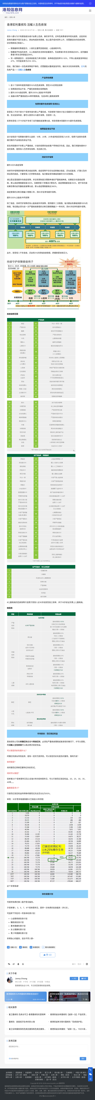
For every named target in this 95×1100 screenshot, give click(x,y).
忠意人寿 (35, 1075)
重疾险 (24, 947)
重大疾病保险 (50, 947)
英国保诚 (19, 1072)
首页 (6, 17)
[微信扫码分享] (9, 964)
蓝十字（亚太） (52, 1079)
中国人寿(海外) (81, 1072)
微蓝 (85, 1075)
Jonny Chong (12, 30)
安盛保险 (28, 1072)
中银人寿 (44, 1075)
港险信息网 (26, 1086)
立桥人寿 (54, 1075)
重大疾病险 (49, 30)
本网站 (19, 1086)
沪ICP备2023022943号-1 (47, 1096)
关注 (75, 978)
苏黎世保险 (39, 1079)
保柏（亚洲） (65, 1075)
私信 (84, 978)
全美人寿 (38, 1077)
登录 (10, 1058)
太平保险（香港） (50, 1077)
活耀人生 (21, 70)
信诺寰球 (28, 1077)
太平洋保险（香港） (79, 1077)
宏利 (83, 66)
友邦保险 (9, 1072)
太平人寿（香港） (21, 1075)
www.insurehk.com (52, 1083)
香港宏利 (36, 947)
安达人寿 (77, 1075)
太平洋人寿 (65, 1077)
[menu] (90, 11)
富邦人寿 (9, 1077)
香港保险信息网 (9, 1086)
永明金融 (9, 1075)
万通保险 (69, 1072)
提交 (83, 1058)
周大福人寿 (58, 1072)
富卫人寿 (48, 1072)
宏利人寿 (41, 30)
